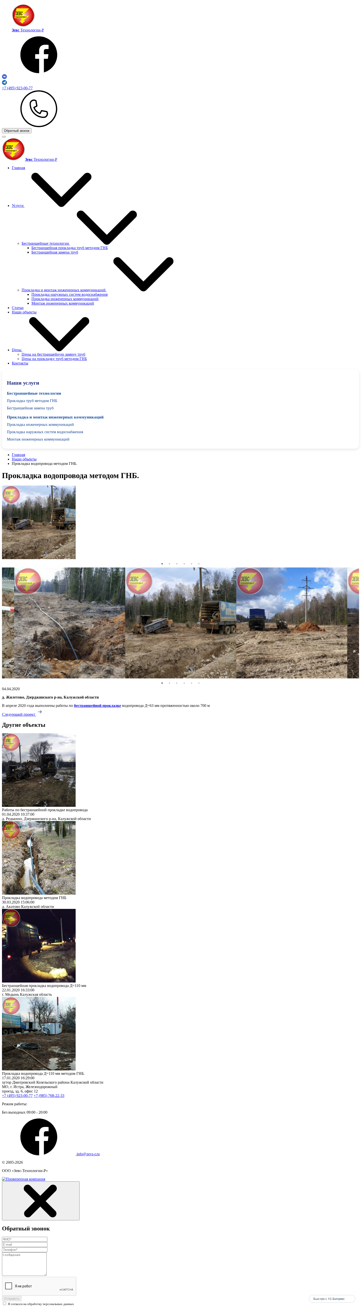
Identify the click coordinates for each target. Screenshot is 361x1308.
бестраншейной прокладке (97, 705)
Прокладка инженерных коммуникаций (64, 299)
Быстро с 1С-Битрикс (329, 1298)
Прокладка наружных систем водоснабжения (69, 294)
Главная (18, 168)
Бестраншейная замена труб (54, 252)
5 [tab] (191, 563)
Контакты (20, 363)
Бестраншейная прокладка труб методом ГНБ (69, 248)
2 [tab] (169, 563)
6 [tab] (198, 563)
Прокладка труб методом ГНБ (32, 401)
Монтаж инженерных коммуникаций (62, 303)
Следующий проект (19, 714)
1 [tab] (162, 563)
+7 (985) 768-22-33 (49, 1095)
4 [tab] (184, 563)
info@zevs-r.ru (88, 1154)
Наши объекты (24, 312)
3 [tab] (176, 563)
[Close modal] (41, 1200)
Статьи (18, 308)
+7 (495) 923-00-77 (17, 88)
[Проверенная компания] (23, 1179)
